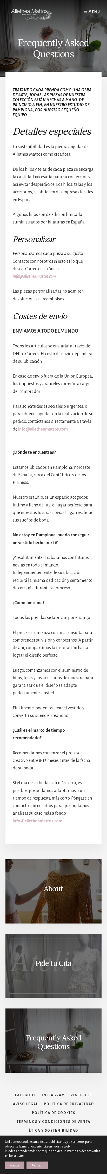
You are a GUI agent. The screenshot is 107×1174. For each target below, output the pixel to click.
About (53, 888)
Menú (94, 12)
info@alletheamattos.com (34, 276)
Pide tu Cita (53, 963)
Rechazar (37, 1165)
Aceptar (14, 1165)
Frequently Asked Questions (53, 1042)
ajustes (19, 1156)
